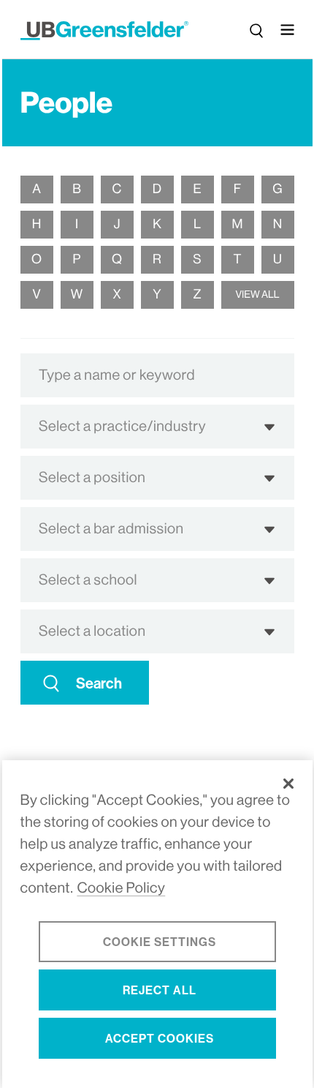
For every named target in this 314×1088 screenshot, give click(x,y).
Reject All (159, 990)
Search (99, 683)
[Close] (288, 783)
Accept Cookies (159, 1039)
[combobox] (157, 375)
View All (257, 295)
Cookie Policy (121, 887)
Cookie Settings (159, 942)
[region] (157, 924)
